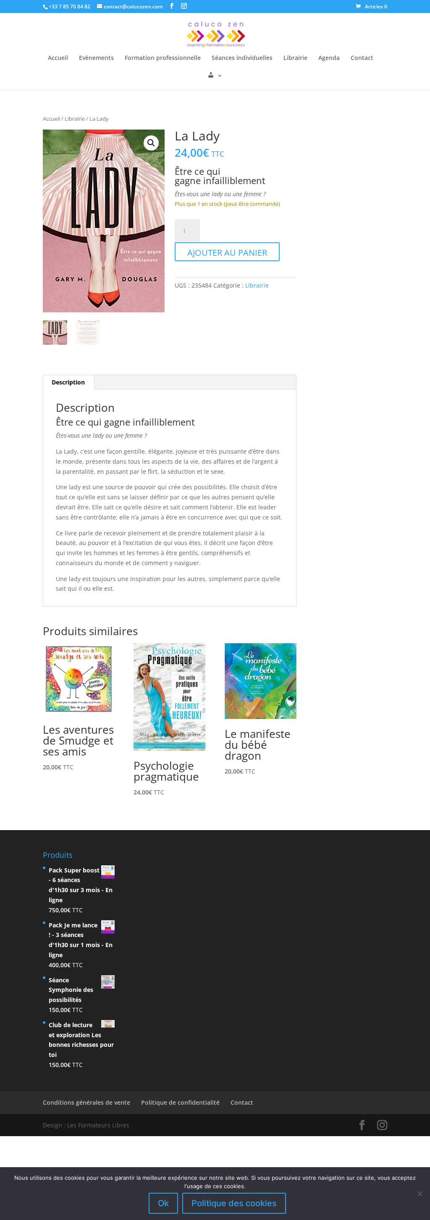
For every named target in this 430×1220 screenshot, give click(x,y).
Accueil (58, 58)
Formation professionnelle (163, 58)
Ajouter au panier (227, 252)
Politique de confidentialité (180, 1102)
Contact (362, 58)
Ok (163, 1203)
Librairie (295, 58)
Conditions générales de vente (86, 1102)
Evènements (96, 58)
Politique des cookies (234, 1203)
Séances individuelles (242, 58)
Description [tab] (68, 382)
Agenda (329, 58)
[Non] (419, 1193)
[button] (151, 143)
